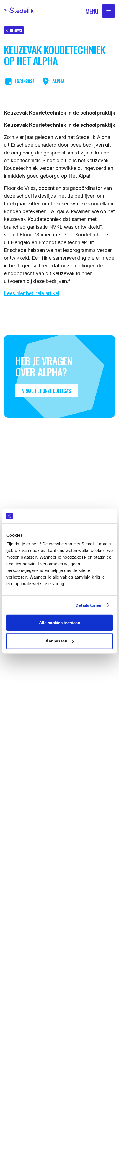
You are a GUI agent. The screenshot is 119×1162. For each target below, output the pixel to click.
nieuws (16, 30)
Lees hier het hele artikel (31, 293)
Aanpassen (56, 640)
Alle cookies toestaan (59, 622)
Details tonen (88, 605)
